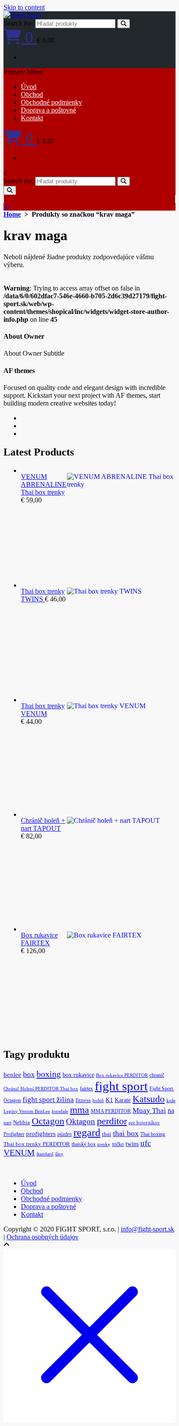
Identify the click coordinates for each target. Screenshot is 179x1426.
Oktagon (80, 1121)
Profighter (13, 1134)
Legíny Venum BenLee (26, 1111)
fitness (83, 1100)
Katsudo (149, 1098)
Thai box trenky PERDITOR (36, 1144)
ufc (145, 1143)
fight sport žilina (48, 1100)
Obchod (32, 94)
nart (7, 1122)
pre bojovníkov (144, 1122)
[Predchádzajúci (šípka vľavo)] (15, 713)
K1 (109, 1100)
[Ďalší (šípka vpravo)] (164, 713)
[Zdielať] (131, 9)
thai (106, 1134)
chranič (156, 1075)
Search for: (18, 23)
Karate (123, 1100)
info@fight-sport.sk (147, 1229)
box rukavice (78, 1075)
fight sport (121, 1086)
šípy (59, 1154)
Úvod (28, 86)
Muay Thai (149, 1110)
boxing (48, 1074)
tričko (118, 1144)
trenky (103, 1144)
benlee (12, 1074)
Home (12, 214)
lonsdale (60, 1111)
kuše (171, 1100)
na (171, 1110)
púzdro (64, 1134)
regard (86, 1132)
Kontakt (32, 118)
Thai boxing (152, 1134)
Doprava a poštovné (48, 110)
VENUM (19, 1152)
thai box (126, 1133)
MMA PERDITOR (111, 1111)
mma (79, 1110)
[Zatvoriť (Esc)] (150, 9)
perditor (112, 1121)
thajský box (84, 1144)
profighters (41, 1133)
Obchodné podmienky (51, 102)
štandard (44, 1154)
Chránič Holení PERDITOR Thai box (40, 1088)
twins (132, 1144)
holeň (98, 1100)
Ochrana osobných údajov (43, 1237)
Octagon (48, 1121)
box (29, 1074)
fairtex (86, 1089)
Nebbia (21, 1122)
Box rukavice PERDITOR (122, 1075)
